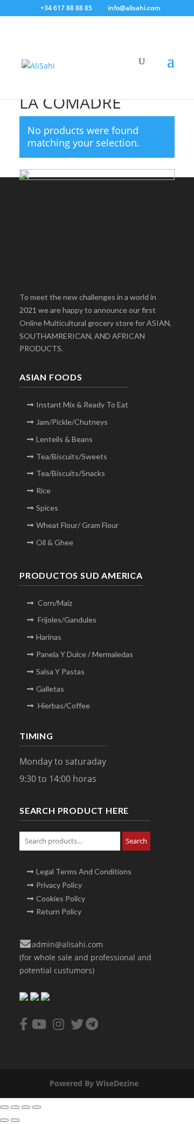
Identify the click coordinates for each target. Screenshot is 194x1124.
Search (136, 841)
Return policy (58, 911)
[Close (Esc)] (36, 1107)
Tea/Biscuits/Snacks (70, 473)
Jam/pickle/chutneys (72, 421)
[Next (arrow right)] (15, 1120)
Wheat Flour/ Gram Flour (77, 525)
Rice (43, 490)
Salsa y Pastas (60, 671)
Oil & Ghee (54, 542)
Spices (47, 507)
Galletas (50, 688)
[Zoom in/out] (4, 1107)
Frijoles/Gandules (66, 619)
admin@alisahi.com (67, 944)
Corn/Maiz (54, 602)
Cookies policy (60, 898)
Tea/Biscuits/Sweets (71, 456)
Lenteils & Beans (64, 439)
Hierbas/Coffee (63, 705)
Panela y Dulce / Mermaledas (84, 654)
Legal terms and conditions (83, 871)
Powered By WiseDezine (95, 1083)
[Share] (26, 1107)
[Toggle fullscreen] (15, 1107)
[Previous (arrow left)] (4, 1120)
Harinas (48, 636)
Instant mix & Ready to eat (82, 404)
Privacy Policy (59, 884)
